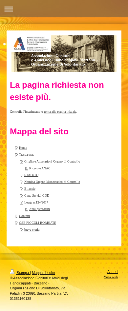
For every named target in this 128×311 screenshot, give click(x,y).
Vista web (111, 277)
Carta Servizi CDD (36, 195)
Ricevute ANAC (40, 168)
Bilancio (29, 188)
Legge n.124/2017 (36, 202)
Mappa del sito (43, 273)
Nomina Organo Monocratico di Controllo (52, 182)
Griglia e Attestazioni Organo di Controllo (52, 161)
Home (23, 147)
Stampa (23, 273)
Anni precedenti (39, 209)
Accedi (112, 272)
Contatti (24, 216)
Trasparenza (26, 154)
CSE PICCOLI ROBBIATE (37, 222)
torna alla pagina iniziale (60, 111)
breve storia (31, 229)
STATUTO (31, 175)
